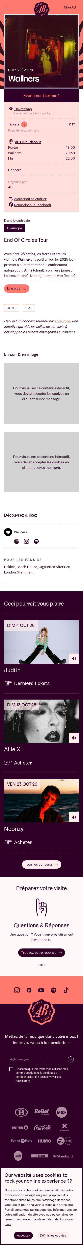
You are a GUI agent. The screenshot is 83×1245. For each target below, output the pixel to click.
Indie (12, 308)
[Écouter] (74, 659)
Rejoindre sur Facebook (32, 205)
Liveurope (14, 228)
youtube (41, 990)
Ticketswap (23, 109)
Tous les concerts (39, 864)
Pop (29, 308)
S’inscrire (71, 1059)
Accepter (23, 1235)
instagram (17, 990)
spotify (53, 990)
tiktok (66, 990)
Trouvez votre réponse (39, 952)
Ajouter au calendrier (30, 198)
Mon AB (70, 7)
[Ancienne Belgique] (41, 9)
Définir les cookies (53, 1235)
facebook (29, 990)
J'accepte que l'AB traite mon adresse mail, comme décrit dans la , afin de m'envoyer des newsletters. (42, 1075)
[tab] (38, 965)
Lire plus (14, 288)
